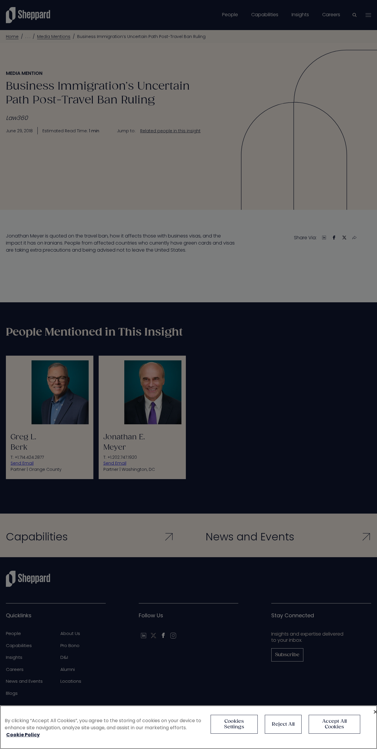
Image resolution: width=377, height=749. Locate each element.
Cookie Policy (23, 734)
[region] (188, 727)
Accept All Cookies (334, 724)
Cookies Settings (234, 724)
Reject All (283, 724)
